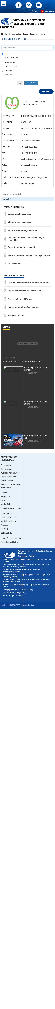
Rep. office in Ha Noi (9, 542)
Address (5, 128)
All (5, 53)
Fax (3, 152)
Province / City (10, 66)
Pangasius (5, 496)
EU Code (8, 70)
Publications (6, 513)
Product (5, 183)
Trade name (9, 62)
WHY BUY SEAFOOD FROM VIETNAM (9, 458)
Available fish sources (10, 473)
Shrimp (4, 493)
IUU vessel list (14, 264)
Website (5, 165)
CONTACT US (6, 533)
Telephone (6, 146)
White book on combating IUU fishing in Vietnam (29, 255)
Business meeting (8, 517)
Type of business (9, 140)
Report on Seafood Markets (20, 299)
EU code (5, 171)
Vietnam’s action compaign (20, 214)
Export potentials (8, 477)
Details (7, 199)
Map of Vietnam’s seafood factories (23, 307)
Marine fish (5, 504)
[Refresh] (20, 83)
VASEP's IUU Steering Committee (22, 230)
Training (4, 529)
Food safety (6, 465)
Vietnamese (49, 11)
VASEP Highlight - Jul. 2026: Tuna (36, 436)
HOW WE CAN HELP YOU (11, 508)
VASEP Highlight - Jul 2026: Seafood (36, 368)
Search (32, 83)
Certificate (8, 75)
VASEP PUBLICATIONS (14, 275)
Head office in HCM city (11, 538)
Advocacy (5, 525)
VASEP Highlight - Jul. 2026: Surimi (36, 402)
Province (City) (8, 134)
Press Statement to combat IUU (22, 247)
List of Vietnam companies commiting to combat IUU (26, 239)
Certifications (6, 469)
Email (4, 159)
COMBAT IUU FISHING (14, 207)
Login (35, 11)
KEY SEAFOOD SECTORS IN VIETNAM (11, 486)
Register (46, 91)
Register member (12, 194)
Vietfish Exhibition (8, 521)
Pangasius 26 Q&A (16, 315)
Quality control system (11, 177)
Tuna (3, 500)
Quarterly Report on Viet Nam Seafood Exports (29, 282)
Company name (11, 58)
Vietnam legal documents (19, 222)
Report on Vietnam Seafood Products (24, 291)
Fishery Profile (7, 480)
